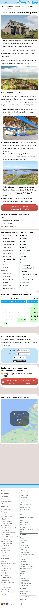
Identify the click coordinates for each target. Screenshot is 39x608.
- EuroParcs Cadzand (8, 528)
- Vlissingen (24, 550)
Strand (3, 561)
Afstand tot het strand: (29, 274)
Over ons (23, 594)
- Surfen (23, 500)
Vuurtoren (23, 502)
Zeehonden (24, 512)
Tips (2, 499)
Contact (23, 599)
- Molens (4, 570)
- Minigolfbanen (6, 587)
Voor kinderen (6, 501)
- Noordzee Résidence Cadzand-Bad (8, 533)
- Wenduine (24, 585)
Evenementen (25, 507)
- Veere (22, 543)
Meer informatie (10, 226)
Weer (3, 503)
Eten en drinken (25, 505)
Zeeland (23, 538)
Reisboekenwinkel (26, 529)
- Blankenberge (25, 583)
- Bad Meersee (6, 519)
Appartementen (6, 509)
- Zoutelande (24, 547)
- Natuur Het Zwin (26, 566)
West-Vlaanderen (26, 569)
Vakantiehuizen (6, 516)
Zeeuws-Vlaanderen (27, 554)
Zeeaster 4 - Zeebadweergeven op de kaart (19, 418)
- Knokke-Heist (25, 578)
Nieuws (22, 532)
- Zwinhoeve (5, 553)
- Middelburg (24, 552)
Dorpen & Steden (7, 592)
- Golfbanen (24, 498)
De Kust (23, 576)
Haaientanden (25, 509)
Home (3, 490)
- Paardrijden (24, 495)
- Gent (22, 573)
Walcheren (24, 540)
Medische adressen (27, 525)
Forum (22, 527)
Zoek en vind (20, 361)
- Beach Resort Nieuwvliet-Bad (6, 522)
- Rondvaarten (6, 578)
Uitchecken (13, 354)
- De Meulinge (6, 525)
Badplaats (4, 496)
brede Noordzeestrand (17, 112)
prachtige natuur (14, 190)
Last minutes (5, 555)
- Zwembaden (25, 493)
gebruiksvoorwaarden (16, 604)
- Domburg (24, 545)
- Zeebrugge (24, 581)
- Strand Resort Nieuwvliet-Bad (6, 542)
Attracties (4, 575)
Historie (23, 514)
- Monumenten (6, 568)
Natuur (3, 594)
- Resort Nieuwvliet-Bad (9, 537)
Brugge (19, 193)
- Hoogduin (5, 530)
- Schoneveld (5, 539)
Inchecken (12, 350)
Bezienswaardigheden (8, 563)
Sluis (28, 193)
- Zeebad (4, 548)
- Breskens (24, 557)
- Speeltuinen (5, 580)
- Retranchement (26, 564)
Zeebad (25, 96)
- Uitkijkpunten (6, 573)
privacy (24, 604)
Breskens (33, 96)
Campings (4, 512)
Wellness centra (6, 589)
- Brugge (23, 571)
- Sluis (22, 559)
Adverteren (24, 591)
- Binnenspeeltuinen (8, 582)
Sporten (23, 490)
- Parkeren (24, 522)
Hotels (3, 514)
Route (22, 520)
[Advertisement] (19, 330)
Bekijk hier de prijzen (19, 208)
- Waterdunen (6, 546)
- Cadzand (23, 562)
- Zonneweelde (6, 550)
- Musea (4, 566)
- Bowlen (4, 585)
